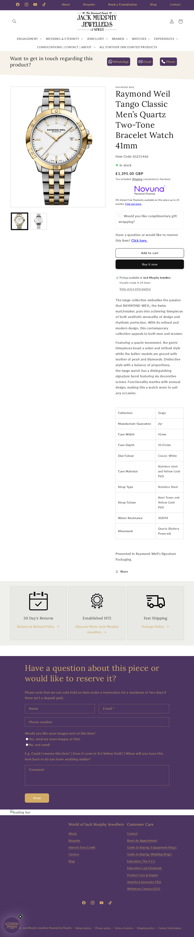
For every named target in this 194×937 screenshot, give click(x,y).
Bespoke (89, 4)
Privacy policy (103, 928)
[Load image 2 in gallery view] (38, 221)
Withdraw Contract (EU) (143, 888)
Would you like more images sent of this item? (60, 733)
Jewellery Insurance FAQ (144, 882)
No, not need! (39, 745)
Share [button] (124, 571)
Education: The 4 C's (141, 861)
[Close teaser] (20, 916)
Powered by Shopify (60, 928)
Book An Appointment (142, 840)
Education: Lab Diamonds (144, 868)
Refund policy (84, 928)
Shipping (137, 179)
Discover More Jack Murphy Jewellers (97, 629)
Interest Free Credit (82, 847)
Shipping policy (146, 928)
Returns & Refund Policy (35, 627)
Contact (175, 4)
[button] (14, 21)
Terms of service (124, 928)
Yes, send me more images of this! (54, 739)
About (66, 4)
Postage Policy (153, 627)
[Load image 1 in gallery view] (19, 221)
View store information (135, 289)
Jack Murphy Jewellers (35, 928)
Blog (153, 4)
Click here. (139, 240)
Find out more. (133, 204)
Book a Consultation (122, 4)
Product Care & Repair (142, 875)
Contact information (169, 928)
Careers (74, 854)
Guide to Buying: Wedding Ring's (149, 854)
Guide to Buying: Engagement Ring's (152, 847)
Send (37, 798)
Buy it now (150, 264)
